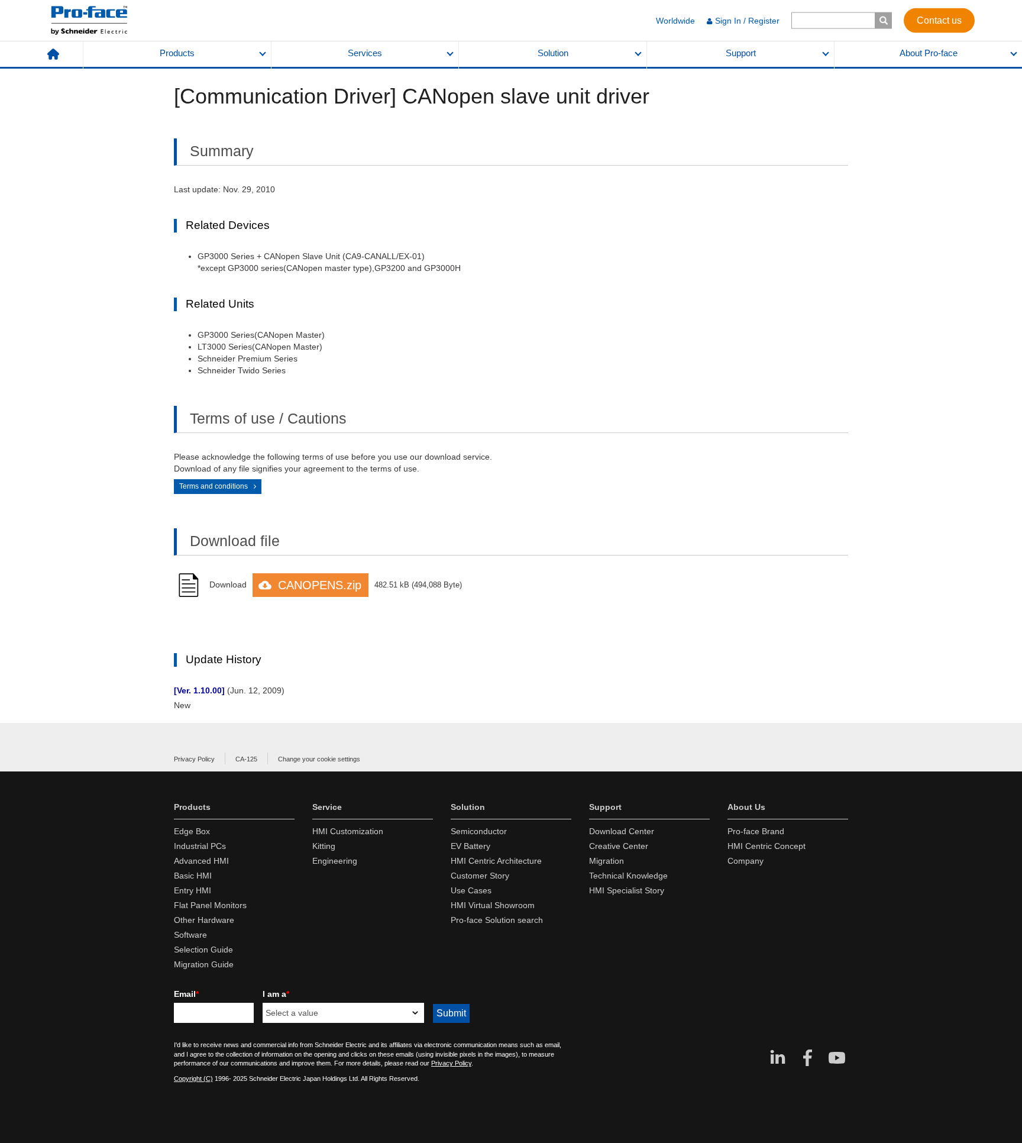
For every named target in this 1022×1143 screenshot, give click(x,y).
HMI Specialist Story (626, 890)
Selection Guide (203, 949)
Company (745, 861)
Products (177, 53)
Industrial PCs (200, 846)
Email (186, 994)
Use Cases (471, 890)
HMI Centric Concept (766, 846)
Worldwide (675, 20)
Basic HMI (193, 875)
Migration (606, 861)
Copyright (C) (193, 1078)
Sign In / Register (747, 20)
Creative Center (618, 846)
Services (365, 53)
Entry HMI (192, 890)
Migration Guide (204, 964)
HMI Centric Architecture (496, 861)
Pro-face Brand (755, 831)
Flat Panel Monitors (210, 905)
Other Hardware (204, 920)
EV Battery (470, 846)
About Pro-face (929, 53)
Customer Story (480, 875)
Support (741, 53)
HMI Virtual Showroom (493, 905)
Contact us (939, 20)
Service (327, 807)
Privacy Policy (194, 759)
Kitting (323, 846)
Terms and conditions (213, 486)
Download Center (621, 831)
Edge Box (192, 831)
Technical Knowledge (628, 875)
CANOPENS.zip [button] (319, 585)
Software (190, 934)
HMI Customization (347, 831)
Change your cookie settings (319, 759)
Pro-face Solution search (497, 920)
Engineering (334, 861)
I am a (276, 994)
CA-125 (246, 759)
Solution (553, 53)
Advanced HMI (201, 861)
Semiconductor (479, 831)
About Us (746, 807)
